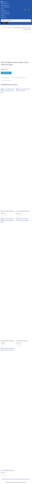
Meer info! (6, 73)
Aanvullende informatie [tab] (18, 77)
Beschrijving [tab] (5, 77)
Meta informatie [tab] (6, 80)
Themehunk (23, 482)
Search (4, 22)
